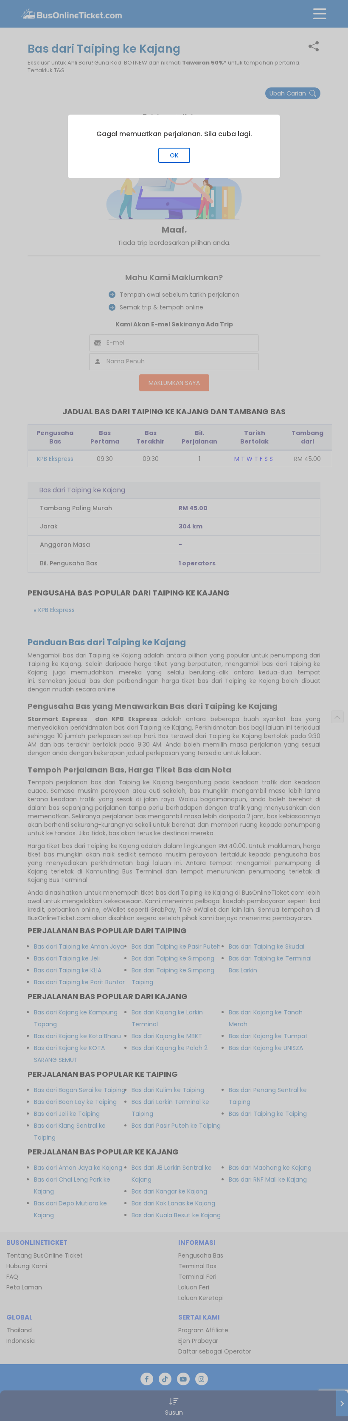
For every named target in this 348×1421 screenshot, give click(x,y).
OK (174, 155)
